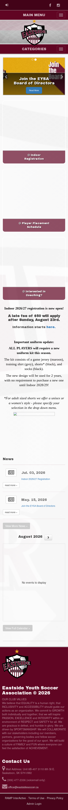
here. (51, 327)
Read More (34, 90)
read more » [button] (11, 485)
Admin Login (34, 803)
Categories (34, 49)
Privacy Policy (55, 798)
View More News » (16, 526)
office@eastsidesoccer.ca (23, 787)
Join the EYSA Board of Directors (38, 505)
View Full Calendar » (17, 628)
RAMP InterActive (15, 798)
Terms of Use (36, 798)
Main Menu (34, 15)
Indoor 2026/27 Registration (35, 478)
